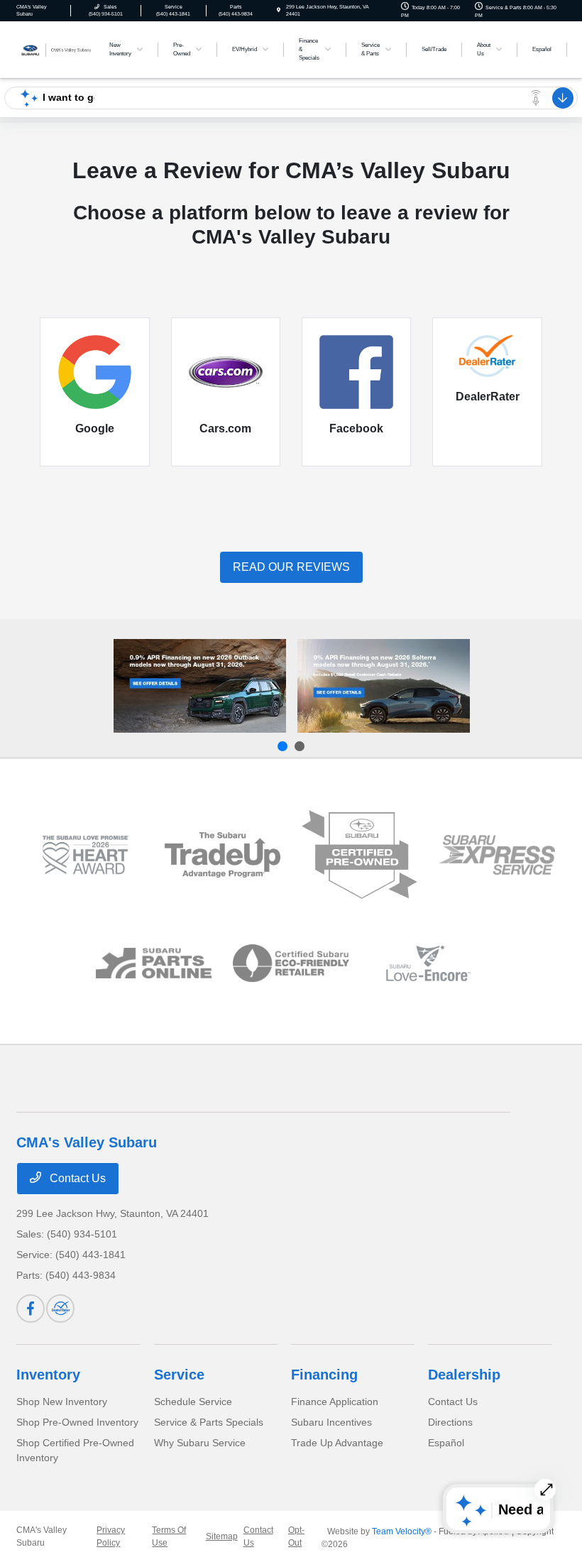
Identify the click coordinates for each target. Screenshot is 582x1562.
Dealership (464, 1374)
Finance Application (334, 1401)
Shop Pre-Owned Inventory (77, 1422)
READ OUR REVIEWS (291, 567)
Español (446, 1442)
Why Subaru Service (200, 1442)
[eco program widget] (290, 963)
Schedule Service (193, 1401)
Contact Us (76, 1178)
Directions (450, 1422)
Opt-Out (296, 1536)
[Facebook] (30, 1308)
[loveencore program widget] (428, 963)
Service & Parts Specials (208, 1422)
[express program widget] (496, 855)
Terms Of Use (169, 1536)
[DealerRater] (60, 1308)
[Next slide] (299, 746)
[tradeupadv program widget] (222, 855)
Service (179, 1374)
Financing (324, 1374)
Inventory (48, 1374)
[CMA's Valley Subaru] (54, 49)
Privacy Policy (111, 1536)
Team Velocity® (402, 1531)
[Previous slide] (282, 746)
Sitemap (222, 1536)
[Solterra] (383, 686)
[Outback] (200, 686)
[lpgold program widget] (85, 855)
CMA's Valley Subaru (41, 1536)
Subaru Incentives (331, 1422)
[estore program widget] (154, 963)
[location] (278, 10)
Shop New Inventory (61, 1401)
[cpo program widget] (359, 855)
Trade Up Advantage (337, 1442)
